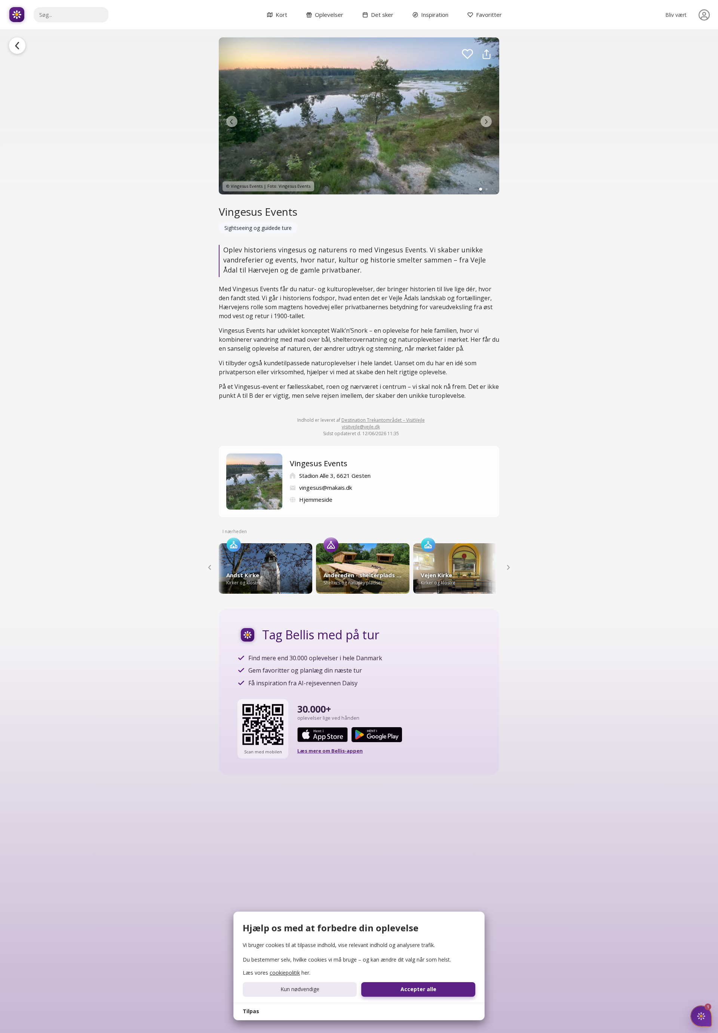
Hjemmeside (315, 499)
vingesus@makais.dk (325, 487)
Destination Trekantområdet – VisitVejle (383, 420)
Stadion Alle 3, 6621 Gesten (335, 475)
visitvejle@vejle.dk (361, 427)
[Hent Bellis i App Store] (322, 734)
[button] (231, 121)
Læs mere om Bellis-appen (330, 750)
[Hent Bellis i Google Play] (377, 734)
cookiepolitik (285, 972)
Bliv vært (676, 14)
